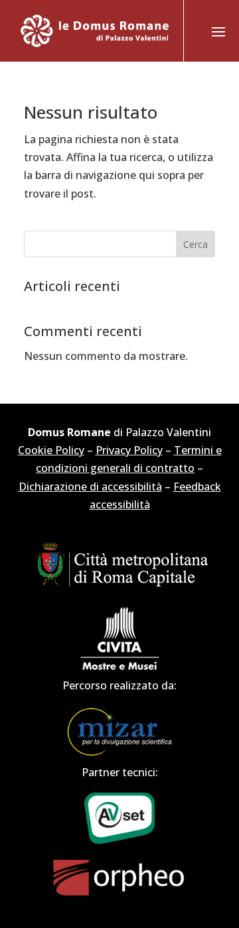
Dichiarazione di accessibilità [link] (90, 486)
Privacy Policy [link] (129, 450)
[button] (218, 31)
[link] (95, 31)
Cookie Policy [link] (51, 450)
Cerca (195, 244)
